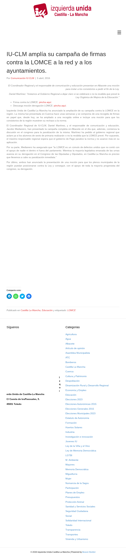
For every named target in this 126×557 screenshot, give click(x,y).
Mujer (68, 478)
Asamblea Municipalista (77, 353)
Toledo (68, 525)
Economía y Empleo (75, 390)
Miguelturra (71, 474)
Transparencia (72, 529)
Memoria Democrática (76, 469)
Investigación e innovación (79, 436)
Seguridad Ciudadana (76, 511)
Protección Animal (74, 502)
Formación (71, 422)
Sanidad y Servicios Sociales (80, 506)
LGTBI (68, 455)
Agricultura (71, 334)
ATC (67, 357)
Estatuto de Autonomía (77, 418)
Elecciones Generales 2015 (79, 408)
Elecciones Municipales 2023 (80, 413)
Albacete (69, 343)
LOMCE (71, 310)
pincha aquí (60, 105)
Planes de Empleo (74, 492)
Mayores (69, 464)
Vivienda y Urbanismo (76, 539)
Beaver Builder (89, 552)
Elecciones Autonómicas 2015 (80, 404)
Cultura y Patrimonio (76, 376)
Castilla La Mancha (31, 310)
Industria (69, 432)
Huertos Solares (73, 427)
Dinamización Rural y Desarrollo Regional (87, 385)
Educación (47, 310)
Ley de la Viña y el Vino (77, 446)
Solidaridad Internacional (78, 520)
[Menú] (119, 32)
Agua (68, 339)
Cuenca (69, 371)
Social (68, 516)
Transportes (71, 534)
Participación (72, 488)
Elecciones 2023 (74, 399)
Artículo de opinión (75, 348)
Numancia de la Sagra (77, 483)
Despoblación (72, 381)
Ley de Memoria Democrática (80, 450)
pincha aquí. (45, 102)
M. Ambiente (71, 460)
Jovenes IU (71, 441)
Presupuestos (72, 497)
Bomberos (70, 362)
